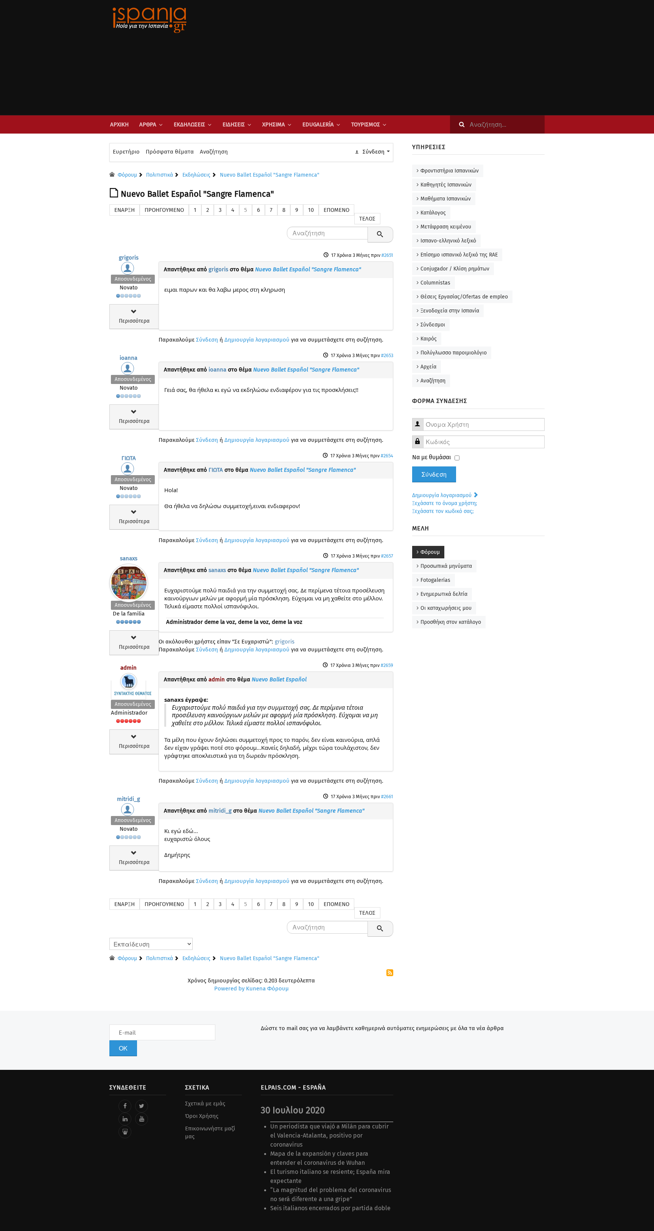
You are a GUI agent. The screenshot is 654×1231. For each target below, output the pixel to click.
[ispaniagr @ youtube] (141, 1119)
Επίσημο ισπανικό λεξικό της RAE (459, 255)
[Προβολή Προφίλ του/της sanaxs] (128, 581)
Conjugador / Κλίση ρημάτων (454, 269)
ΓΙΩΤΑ (128, 458)
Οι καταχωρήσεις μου (446, 608)
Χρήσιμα (273, 124)
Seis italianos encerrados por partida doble (330, 1208)
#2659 (387, 665)
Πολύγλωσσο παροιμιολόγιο (453, 353)
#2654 (387, 456)
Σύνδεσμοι (432, 325)
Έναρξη (124, 210)
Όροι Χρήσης (201, 1116)
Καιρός (428, 339)
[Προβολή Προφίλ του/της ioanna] (128, 370)
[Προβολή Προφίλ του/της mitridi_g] (128, 811)
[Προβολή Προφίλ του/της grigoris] (128, 270)
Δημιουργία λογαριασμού (257, 339)
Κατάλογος (433, 213)
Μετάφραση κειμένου (445, 227)
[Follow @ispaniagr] (141, 1106)
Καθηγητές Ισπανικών (446, 185)
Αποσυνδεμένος (133, 279)
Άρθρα (147, 124)
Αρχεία (428, 367)
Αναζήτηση (214, 151)
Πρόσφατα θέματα (170, 151)
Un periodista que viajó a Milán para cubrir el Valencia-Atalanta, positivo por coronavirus (329, 1135)
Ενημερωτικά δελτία (443, 594)
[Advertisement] (403, 57)
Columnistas (435, 283)
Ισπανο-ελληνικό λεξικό (448, 241)
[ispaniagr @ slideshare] (124, 1131)
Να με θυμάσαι (431, 457)
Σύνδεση (207, 339)
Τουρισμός (365, 124)
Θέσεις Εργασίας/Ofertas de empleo (464, 297)
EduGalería (318, 124)
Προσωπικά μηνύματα (446, 566)
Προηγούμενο (164, 210)
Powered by (229, 988)
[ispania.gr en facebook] (124, 1106)
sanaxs (128, 558)
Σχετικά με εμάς (205, 1103)
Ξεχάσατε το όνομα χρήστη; (444, 503)
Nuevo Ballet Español (279, 679)
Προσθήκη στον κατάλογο (450, 622)
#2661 (387, 796)
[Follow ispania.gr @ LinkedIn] (124, 1119)
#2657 (387, 556)
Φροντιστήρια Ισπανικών (449, 171)
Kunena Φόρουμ (267, 988)
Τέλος (367, 218)
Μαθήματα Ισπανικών (445, 199)
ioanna (128, 357)
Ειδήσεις (234, 124)
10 (311, 210)
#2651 (387, 255)
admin (128, 667)
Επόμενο (336, 210)
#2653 (387, 355)
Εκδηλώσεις (189, 124)
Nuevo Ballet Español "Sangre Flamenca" (308, 269)
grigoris (129, 257)
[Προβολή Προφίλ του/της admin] (128, 679)
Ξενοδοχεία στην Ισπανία (449, 311)
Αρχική (119, 124)
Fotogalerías (435, 580)
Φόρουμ (430, 552)
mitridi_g (128, 799)
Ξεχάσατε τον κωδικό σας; (442, 511)
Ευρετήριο (126, 151)
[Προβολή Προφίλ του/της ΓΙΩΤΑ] (128, 470)
